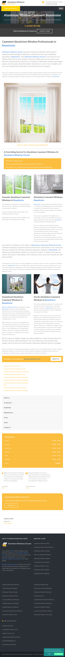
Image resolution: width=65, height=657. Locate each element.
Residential (7, 407)
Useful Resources (9, 621)
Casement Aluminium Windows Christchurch (16, 371)
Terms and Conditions (38, 654)
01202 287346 (51, 4)
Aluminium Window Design (10, 592)
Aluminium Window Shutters (42, 607)
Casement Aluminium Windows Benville (15, 388)
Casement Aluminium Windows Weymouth (16, 377)
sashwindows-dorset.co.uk (10, 629)
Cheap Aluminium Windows (42, 562)
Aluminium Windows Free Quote (43, 614)
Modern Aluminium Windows (11, 607)
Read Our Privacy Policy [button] (57, 651)
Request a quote (11, 8)
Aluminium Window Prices (10, 614)
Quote (6, 422)
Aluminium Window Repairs (42, 569)
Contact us (7, 427)
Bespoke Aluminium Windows (11, 584)
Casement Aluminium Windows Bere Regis (16, 390)
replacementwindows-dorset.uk (11, 637)
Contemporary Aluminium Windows (12, 611)
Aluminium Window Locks (41, 566)
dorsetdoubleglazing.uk (9, 641)
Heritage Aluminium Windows (11, 603)
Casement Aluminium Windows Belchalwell (16, 380)
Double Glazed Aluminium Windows (44, 599)
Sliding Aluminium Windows (42, 573)
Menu (61, 8)
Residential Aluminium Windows (43, 603)
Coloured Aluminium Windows (11, 599)
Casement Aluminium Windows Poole (14, 374)
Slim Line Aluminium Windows (42, 554)
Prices (6, 417)
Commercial (7, 403)
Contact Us (55, 359)
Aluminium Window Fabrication (43, 592)
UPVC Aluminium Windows (10, 588)
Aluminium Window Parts (41, 584)
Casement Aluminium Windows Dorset (15, 369)
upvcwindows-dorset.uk (9, 644)
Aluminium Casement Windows (43, 588)
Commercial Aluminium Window (43, 611)
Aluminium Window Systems (42, 558)
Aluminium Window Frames (42, 543)
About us (6, 398)
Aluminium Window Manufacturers (44, 547)
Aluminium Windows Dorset (12, 366)
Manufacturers (8, 412)
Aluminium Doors (39, 596)
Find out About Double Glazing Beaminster (32, 145)
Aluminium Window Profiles (10, 596)
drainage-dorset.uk (8, 626)
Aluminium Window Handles (42, 551)
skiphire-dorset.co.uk (8, 633)
